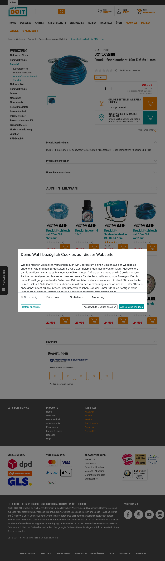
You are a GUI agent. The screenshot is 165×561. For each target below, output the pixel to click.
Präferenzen (53, 297)
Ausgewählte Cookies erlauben (100, 306)
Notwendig (30, 297)
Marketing (98, 297)
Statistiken (76, 297)
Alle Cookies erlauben (131, 306)
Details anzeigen (31, 306)
